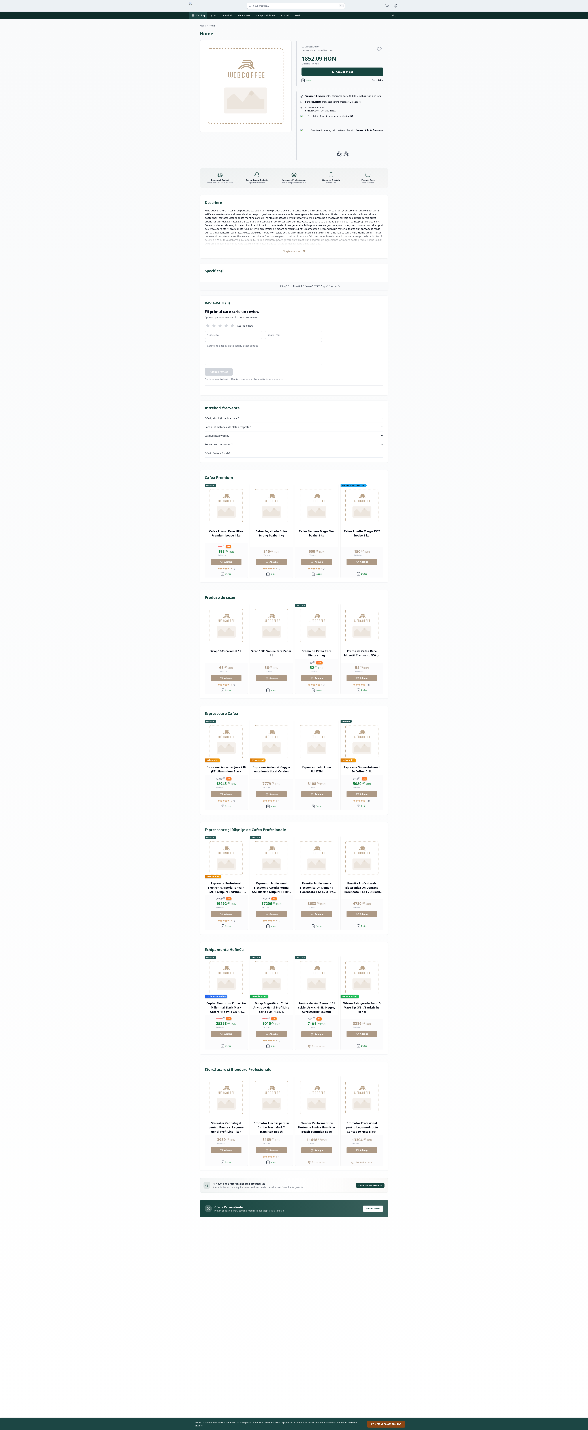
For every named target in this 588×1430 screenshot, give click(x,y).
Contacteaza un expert (368, 1185)
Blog (394, 15)
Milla (380, 80)
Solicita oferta (373, 1208)
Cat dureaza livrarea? (217, 435)
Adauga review (219, 372)
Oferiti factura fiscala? (217, 453)
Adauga (228, 561)
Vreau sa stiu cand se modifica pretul (317, 50)
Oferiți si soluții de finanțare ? (222, 418)
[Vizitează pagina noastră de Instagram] (346, 154)
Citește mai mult (294, 251)
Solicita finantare (374, 130)
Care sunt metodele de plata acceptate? (228, 427)
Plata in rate (244, 15)
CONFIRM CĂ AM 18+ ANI (386, 1424)
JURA (213, 15)
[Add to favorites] (379, 49)
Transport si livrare (265, 15)
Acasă (203, 25)
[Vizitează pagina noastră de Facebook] (339, 154)
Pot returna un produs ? (219, 444)
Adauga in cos (344, 71)
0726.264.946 (320, 110)
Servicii (298, 15)
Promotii (285, 15)
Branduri (227, 15)
